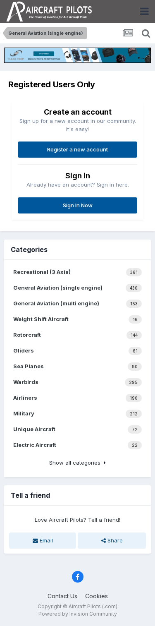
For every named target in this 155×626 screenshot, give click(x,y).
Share (114, 540)
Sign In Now (78, 205)
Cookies (96, 596)
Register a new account (77, 149)
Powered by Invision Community (77, 614)
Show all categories (76, 462)
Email (45, 540)
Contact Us (62, 596)
